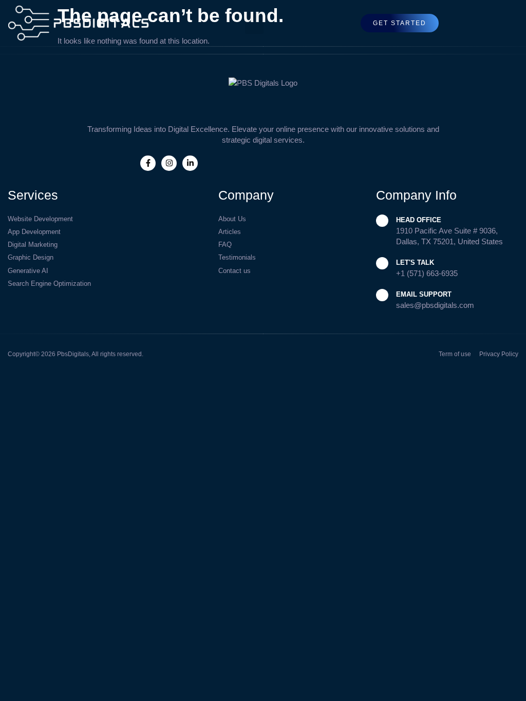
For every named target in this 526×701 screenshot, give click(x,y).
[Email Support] (382, 295)
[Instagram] (169, 163)
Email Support (424, 294)
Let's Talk (415, 262)
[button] (254, 23)
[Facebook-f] (148, 163)
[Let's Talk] (382, 263)
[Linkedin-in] (190, 163)
